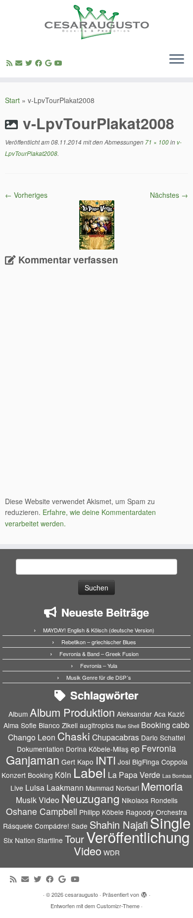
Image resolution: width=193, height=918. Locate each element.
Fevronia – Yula (98, 665)
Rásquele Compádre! (36, 826)
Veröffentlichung (138, 836)
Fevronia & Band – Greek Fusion (99, 654)
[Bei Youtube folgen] (59, 63)
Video (87, 850)
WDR (111, 852)
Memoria (162, 786)
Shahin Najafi (119, 824)
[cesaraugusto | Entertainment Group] (96, 22)
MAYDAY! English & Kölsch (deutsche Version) (98, 630)
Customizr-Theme (118, 906)
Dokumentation (40, 749)
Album (18, 714)
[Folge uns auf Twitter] (30, 63)
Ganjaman (32, 759)
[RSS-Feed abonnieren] (10, 63)
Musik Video (37, 800)
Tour (74, 839)
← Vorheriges (26, 195)
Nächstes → (169, 195)
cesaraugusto (81, 894)
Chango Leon (31, 737)
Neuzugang (90, 798)
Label (89, 772)
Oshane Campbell (41, 811)
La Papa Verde (134, 774)
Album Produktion (72, 712)
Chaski (73, 736)
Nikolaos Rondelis (150, 800)
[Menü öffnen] (176, 59)
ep (135, 748)
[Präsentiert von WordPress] (144, 892)
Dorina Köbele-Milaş (97, 749)
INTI (106, 760)
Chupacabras (115, 737)
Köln (63, 774)
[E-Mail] (20, 63)
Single (170, 822)
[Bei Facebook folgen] (40, 63)
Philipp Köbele (101, 812)
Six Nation (19, 840)
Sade (79, 826)
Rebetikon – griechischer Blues (98, 642)
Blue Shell (127, 726)
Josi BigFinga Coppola (153, 762)
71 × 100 (156, 142)
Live (16, 788)
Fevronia (159, 748)
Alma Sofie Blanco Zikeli (40, 725)
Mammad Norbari (112, 788)
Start (12, 100)
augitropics (97, 725)
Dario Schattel (163, 737)
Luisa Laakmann (54, 787)
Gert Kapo (77, 762)
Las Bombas (177, 775)
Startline (50, 840)
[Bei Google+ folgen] (49, 63)
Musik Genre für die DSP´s (98, 677)
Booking (155, 725)
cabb (181, 725)
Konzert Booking (27, 775)
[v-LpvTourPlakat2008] (96, 224)
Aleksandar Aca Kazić (151, 714)
